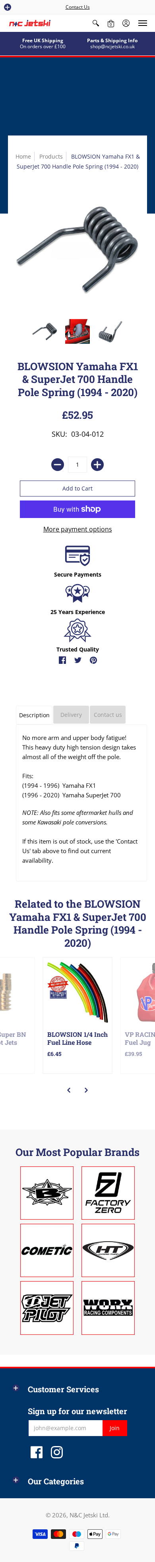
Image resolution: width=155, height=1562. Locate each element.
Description (34, 715)
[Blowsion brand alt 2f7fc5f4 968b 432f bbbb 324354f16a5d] (47, 1193)
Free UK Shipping (42, 40)
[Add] (97, 464)
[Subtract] (57, 464)
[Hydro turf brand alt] (108, 1250)
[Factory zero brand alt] (108, 1193)
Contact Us (78, 7)
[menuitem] (95, 23)
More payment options (77, 529)
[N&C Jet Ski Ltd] (30, 23)
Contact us (108, 714)
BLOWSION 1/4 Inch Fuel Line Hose (77, 1038)
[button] (7, 7)
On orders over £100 (43, 46)
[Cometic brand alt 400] (47, 1250)
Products (51, 156)
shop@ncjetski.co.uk (112, 46)
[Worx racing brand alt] (108, 1307)
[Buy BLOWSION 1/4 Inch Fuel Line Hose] (77, 992)
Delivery (71, 714)
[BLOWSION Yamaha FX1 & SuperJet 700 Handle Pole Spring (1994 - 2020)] (44, 331)
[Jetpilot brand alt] (47, 1307)
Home (23, 156)
